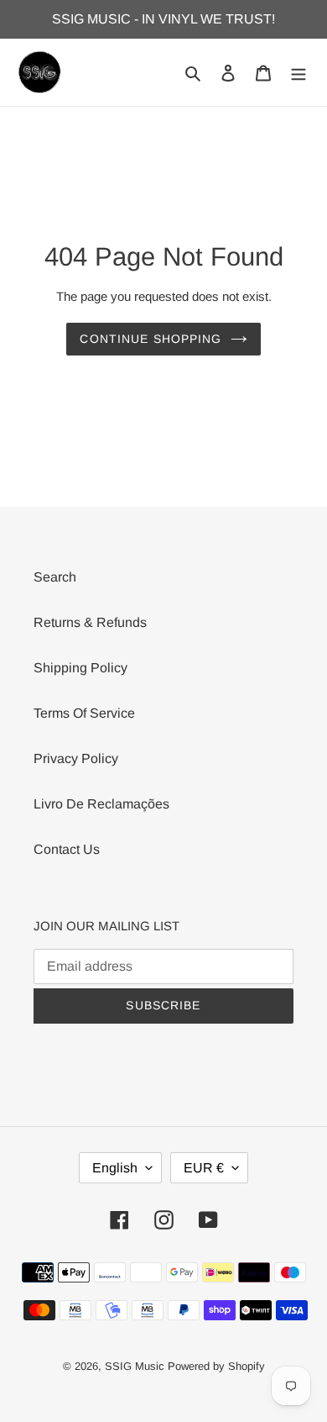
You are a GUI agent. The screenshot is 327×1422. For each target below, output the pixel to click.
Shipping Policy (80, 668)
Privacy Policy (76, 758)
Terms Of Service (84, 713)
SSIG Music (136, 1366)
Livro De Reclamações (101, 804)
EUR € (204, 1168)
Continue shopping (150, 338)
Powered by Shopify (216, 1366)
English (115, 1168)
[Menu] (298, 72)
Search (55, 577)
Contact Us (67, 849)
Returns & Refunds (90, 622)
